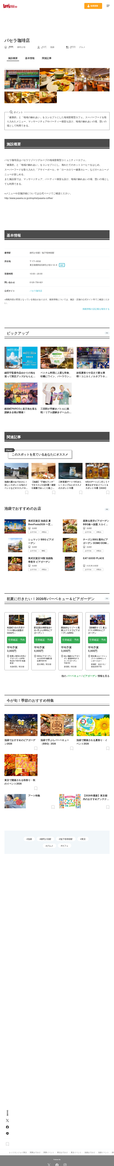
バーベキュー (74, 676)
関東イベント (48, 1152)
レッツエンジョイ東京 (18, 1152)
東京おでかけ (62, 1152)
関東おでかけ (35, 1152)
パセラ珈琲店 (36, 290)
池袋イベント (103, 1152)
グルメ (50, 845)
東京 (83, 838)
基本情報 (14, 235)
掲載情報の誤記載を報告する (96, 308)
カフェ (65, 845)
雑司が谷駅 (46, 838)
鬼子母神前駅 (66, 838)
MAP (62, 265)
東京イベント (76, 1152)
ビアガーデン (90, 676)
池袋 (30, 838)
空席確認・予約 (16, 640)
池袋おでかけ (89, 1152)
